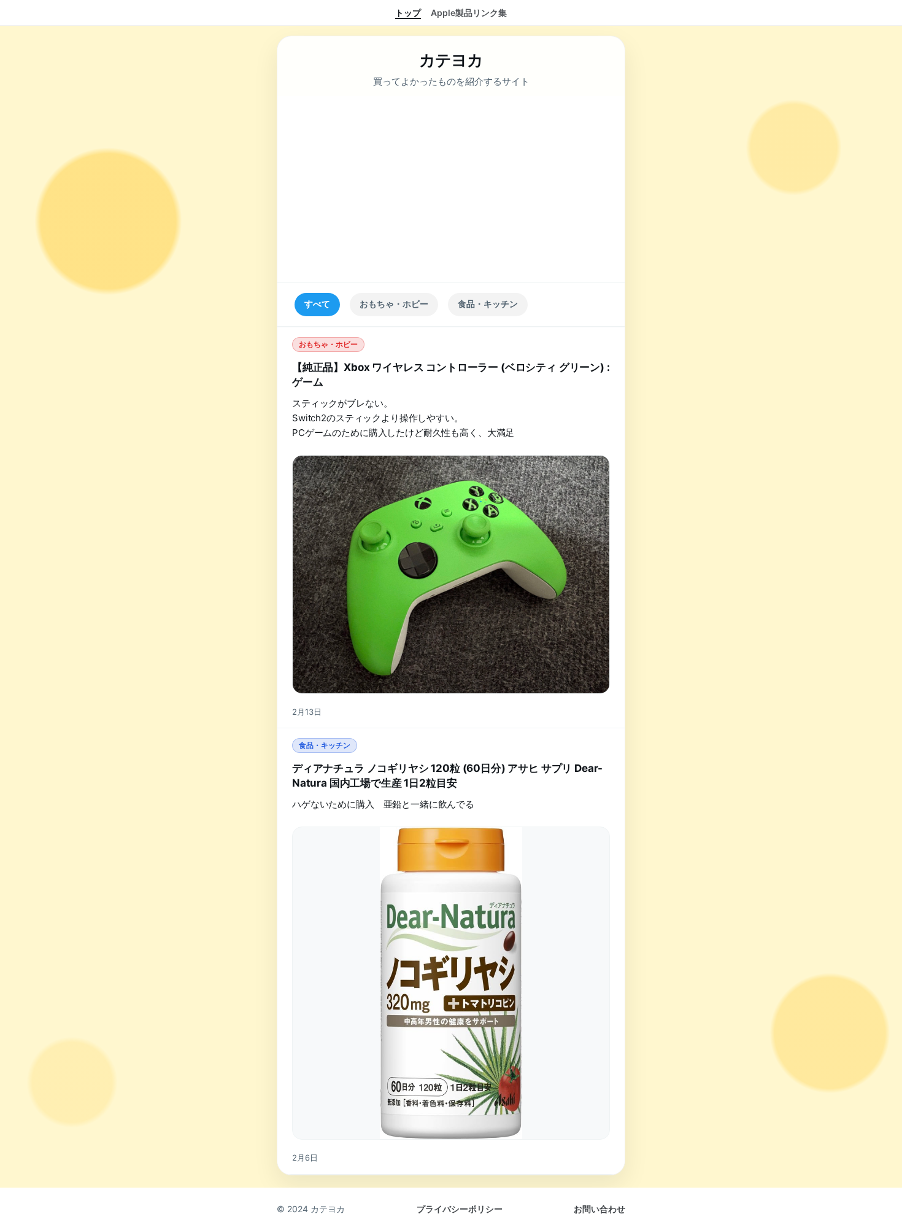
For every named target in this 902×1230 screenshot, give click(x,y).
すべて (317, 304)
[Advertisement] (451, 189)
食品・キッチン (488, 304)
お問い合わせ (599, 1209)
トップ (408, 12)
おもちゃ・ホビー (394, 304)
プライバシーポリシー (460, 1209)
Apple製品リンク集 (469, 12)
